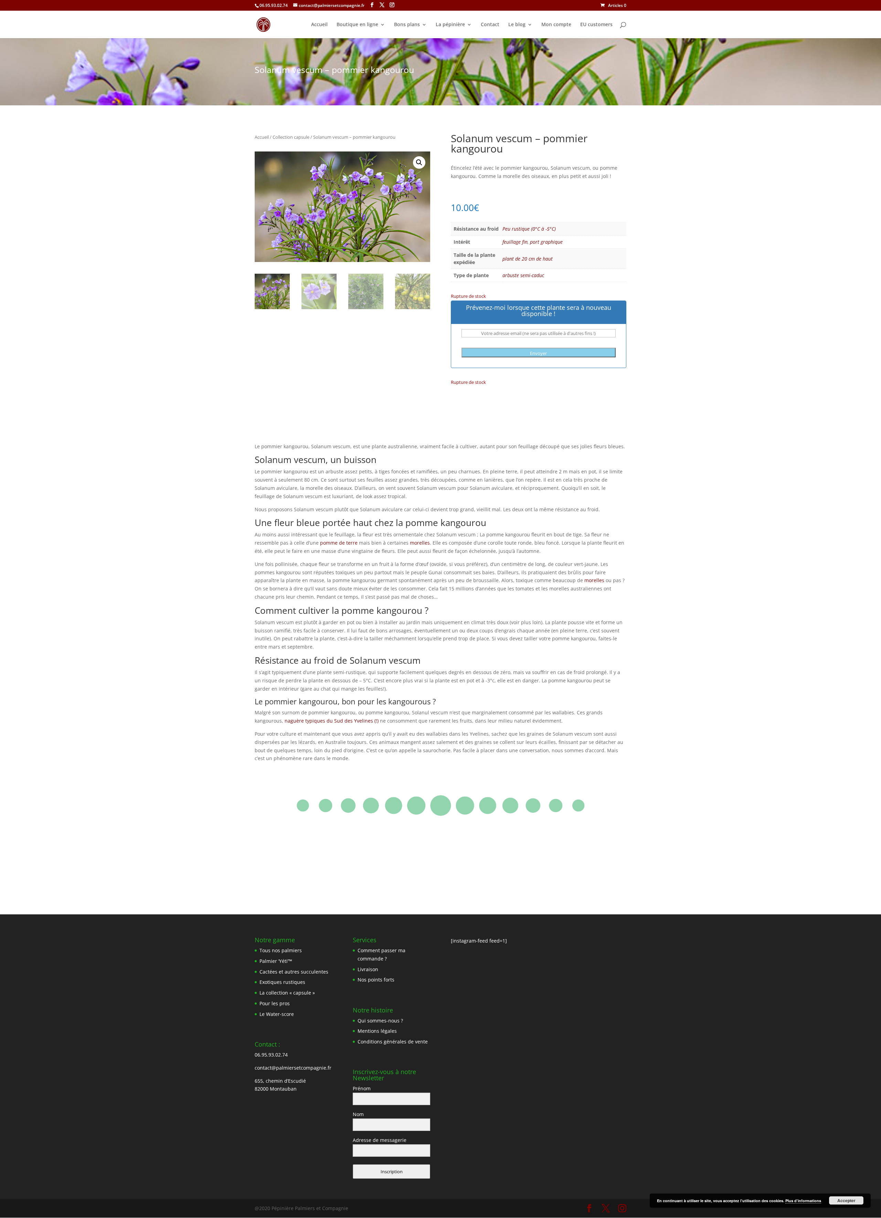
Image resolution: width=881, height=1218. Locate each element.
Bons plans (407, 25)
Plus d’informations (803, 1200)
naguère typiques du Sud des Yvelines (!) (332, 720)
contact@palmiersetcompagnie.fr (293, 1067)
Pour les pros (274, 1003)
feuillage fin (515, 242)
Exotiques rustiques (282, 982)
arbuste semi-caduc (523, 275)
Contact (490, 25)
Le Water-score (276, 1014)
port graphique (546, 242)
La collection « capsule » (287, 992)
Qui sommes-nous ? (380, 1020)
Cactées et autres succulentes (293, 971)
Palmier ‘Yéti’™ (275, 961)
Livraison (368, 969)
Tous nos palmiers (280, 950)
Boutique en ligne (357, 25)
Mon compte (556, 25)
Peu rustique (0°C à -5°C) (529, 228)
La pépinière (450, 25)
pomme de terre (339, 542)
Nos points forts (376, 979)
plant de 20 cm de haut (527, 258)
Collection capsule (291, 137)
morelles (420, 542)
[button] (419, 162)
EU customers (596, 25)
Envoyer (538, 353)
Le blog (517, 25)
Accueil (319, 25)
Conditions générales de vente (393, 1041)
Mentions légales (377, 1031)
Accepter (846, 1200)
